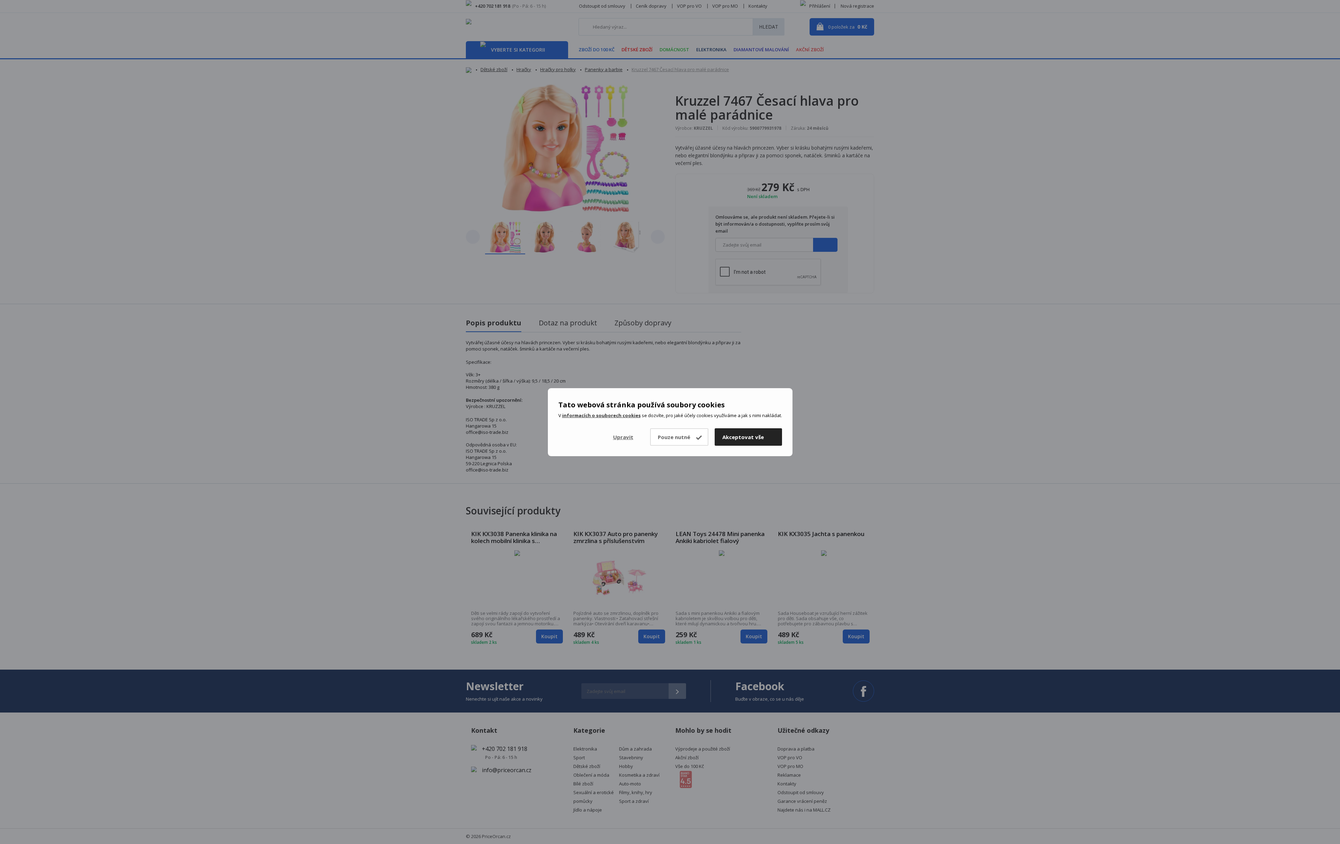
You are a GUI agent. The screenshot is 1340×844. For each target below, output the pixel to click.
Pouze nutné (674, 437)
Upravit (623, 437)
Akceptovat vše (743, 437)
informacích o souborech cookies (601, 415)
